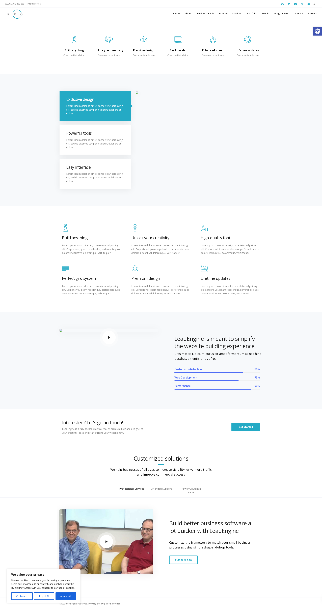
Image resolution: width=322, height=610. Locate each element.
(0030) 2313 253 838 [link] (14, 3)
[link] (317, 31)
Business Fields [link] (205, 13)
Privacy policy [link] (95, 603)
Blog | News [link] (281, 13)
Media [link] (265, 13)
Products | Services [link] (230, 13)
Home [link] (176, 13)
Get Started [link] (246, 426)
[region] (43, 586)
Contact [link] (298, 13)
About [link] (188, 13)
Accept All (65, 596)
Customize (22, 596)
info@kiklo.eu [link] (34, 3)
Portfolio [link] (252, 13)
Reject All (44, 596)
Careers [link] (312, 13)
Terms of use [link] (113, 603)
